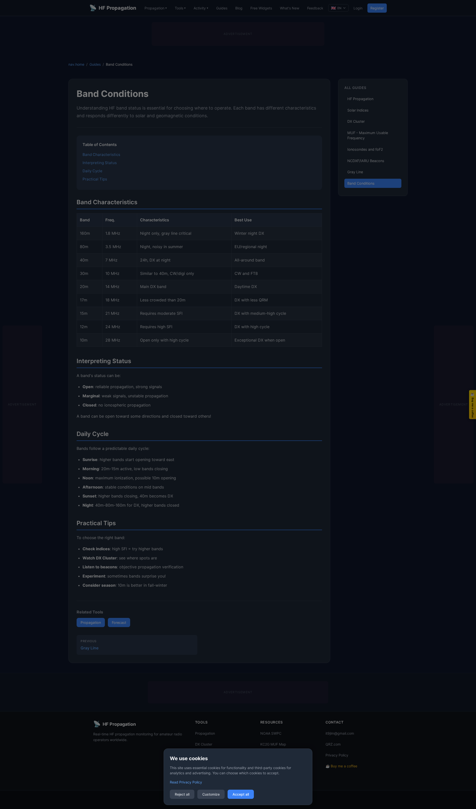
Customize (211, 794)
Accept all (241, 794)
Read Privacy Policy (186, 782)
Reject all (182, 794)
